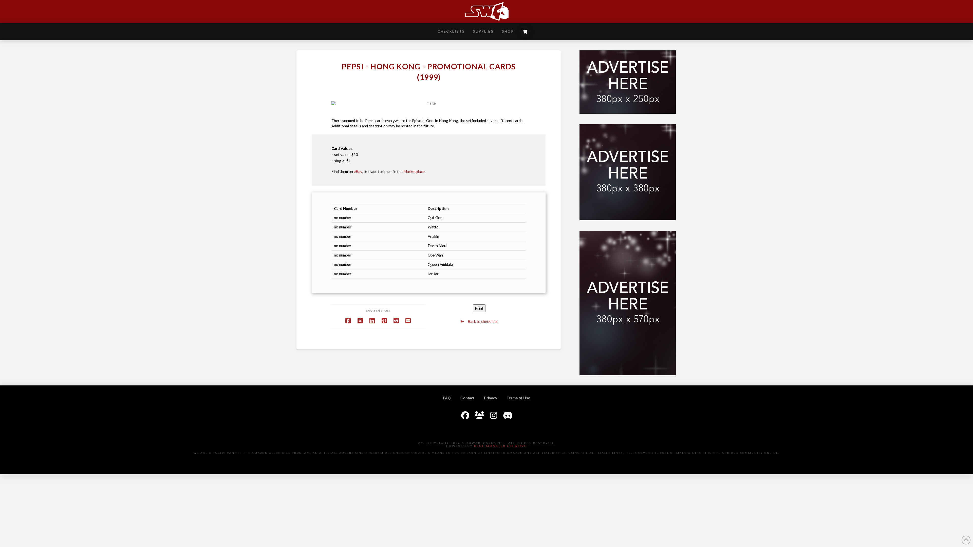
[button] (525, 32)
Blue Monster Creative (500, 446)
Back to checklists (481, 321)
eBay (358, 171)
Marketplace (414, 171)
